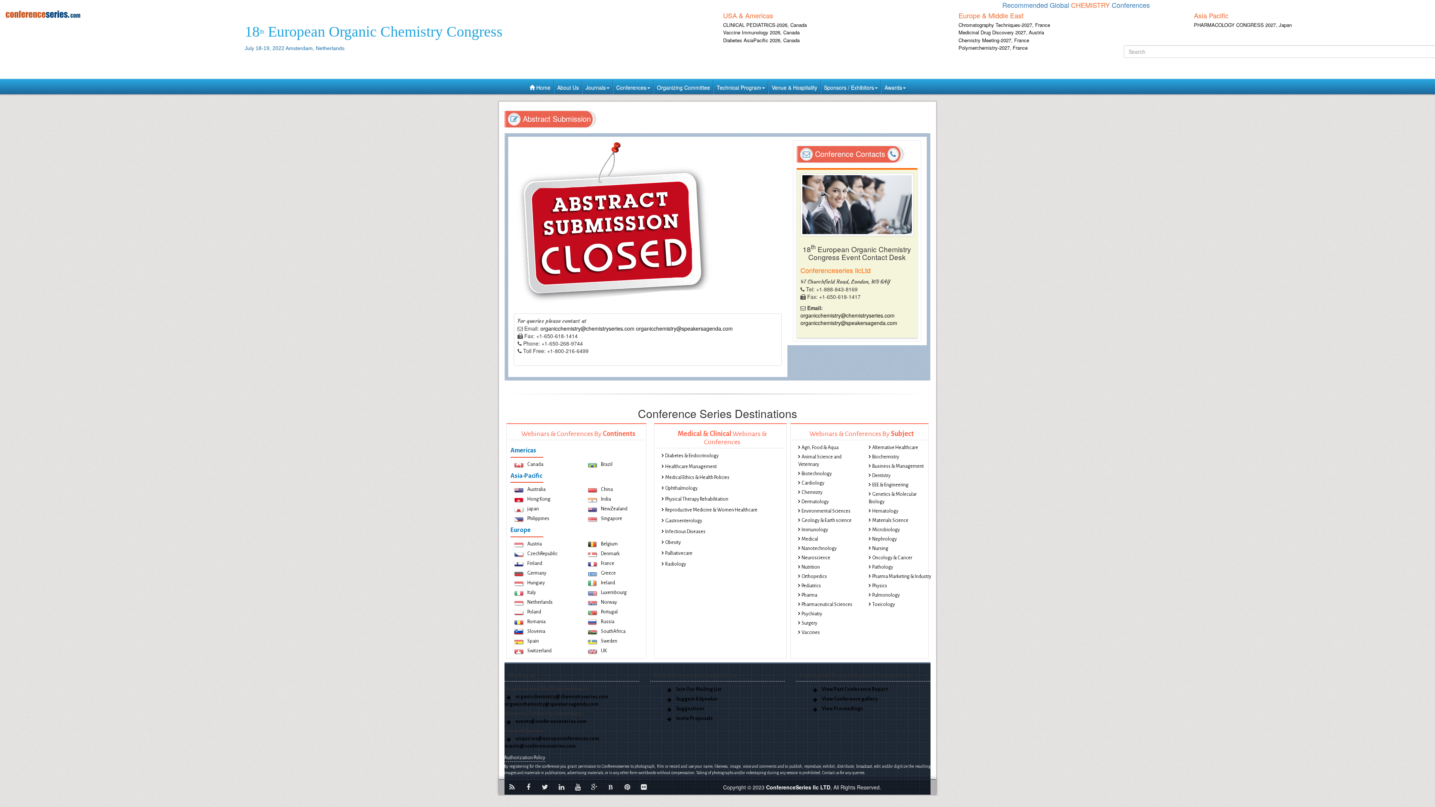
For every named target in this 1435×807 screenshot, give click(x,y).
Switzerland (539, 650)
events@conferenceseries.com (551, 721)
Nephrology (884, 539)
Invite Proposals (694, 718)
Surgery (809, 623)
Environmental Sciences (826, 511)
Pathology (882, 567)
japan (533, 508)
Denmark (610, 553)
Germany (536, 573)
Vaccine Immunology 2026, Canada (761, 32)
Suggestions (690, 708)
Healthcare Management (691, 466)
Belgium (609, 544)
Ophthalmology (681, 488)
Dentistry (881, 475)
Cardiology (813, 483)
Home (542, 87)
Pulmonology (886, 595)
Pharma (809, 595)
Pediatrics (811, 585)
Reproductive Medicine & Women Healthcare (711, 510)
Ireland (608, 582)
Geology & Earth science (827, 520)
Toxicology (883, 604)
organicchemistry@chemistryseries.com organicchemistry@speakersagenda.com (636, 328)
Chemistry (812, 492)
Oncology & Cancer (892, 557)
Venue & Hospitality (794, 87)
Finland (534, 563)
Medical (810, 539)
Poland (534, 612)
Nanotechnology (819, 548)
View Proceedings (842, 708)
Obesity (673, 542)
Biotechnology (817, 473)
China (607, 489)
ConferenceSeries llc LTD (798, 787)
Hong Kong (538, 499)
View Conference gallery (849, 699)
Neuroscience (816, 557)
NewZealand (614, 508)
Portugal (609, 612)
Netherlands (540, 602)
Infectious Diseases (685, 531)
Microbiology (886, 529)
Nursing (880, 548)
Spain (533, 641)
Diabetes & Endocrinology (692, 455)
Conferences (631, 87)
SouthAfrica (613, 631)
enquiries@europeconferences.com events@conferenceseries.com (551, 742)
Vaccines (811, 632)
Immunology (815, 529)
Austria (534, 544)
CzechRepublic (542, 553)
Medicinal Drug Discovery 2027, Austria (1001, 32)
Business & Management (898, 466)
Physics (879, 585)
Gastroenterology (683, 520)
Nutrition (811, 567)
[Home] (120, 14)
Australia (536, 489)
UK (604, 650)
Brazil (606, 464)
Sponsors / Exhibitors (849, 87)
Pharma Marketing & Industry (901, 576)
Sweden (609, 641)
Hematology (885, 511)
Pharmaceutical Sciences (827, 604)
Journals (596, 87)
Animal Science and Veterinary (820, 460)
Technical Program (739, 87)
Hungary (536, 582)
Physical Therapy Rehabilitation (696, 499)
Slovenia (536, 631)
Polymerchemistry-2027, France (993, 47)
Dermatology (815, 501)
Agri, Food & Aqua (820, 447)
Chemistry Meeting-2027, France (994, 40)
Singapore (611, 518)
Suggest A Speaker (697, 699)
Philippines (538, 518)
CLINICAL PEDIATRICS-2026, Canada (765, 24)
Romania (536, 621)
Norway (609, 602)
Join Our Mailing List (699, 689)
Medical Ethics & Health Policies (697, 477)
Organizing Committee (683, 87)
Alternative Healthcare (895, 447)
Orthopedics (814, 576)
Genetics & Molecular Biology (893, 498)
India (606, 499)
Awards (893, 87)
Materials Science (890, 520)
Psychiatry (812, 613)
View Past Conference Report (855, 689)
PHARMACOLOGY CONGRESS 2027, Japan (1243, 24)
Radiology (675, 564)
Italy (531, 592)
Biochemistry (885, 457)
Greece (608, 573)
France (607, 563)
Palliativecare (678, 553)
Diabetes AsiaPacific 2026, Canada (761, 40)
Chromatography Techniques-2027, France (1004, 24)
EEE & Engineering (890, 485)
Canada (535, 464)
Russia (607, 621)
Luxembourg (614, 592)
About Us (568, 87)
